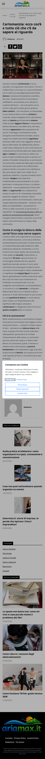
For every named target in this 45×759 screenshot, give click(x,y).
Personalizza (22, 385)
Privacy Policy (22, 380)
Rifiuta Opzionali (22, 389)
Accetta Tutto (22, 393)
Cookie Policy (10, 380)
